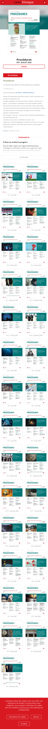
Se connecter (13, 75)
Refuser (36, 717)
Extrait (24, 67)
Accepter (24, 724)
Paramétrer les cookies (17, 717)
